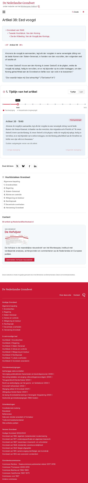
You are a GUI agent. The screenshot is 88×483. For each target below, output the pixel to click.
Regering (9, 188)
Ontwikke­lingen (8, 404)
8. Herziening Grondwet (11, 330)
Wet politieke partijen (10, 423)
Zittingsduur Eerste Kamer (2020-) (15, 392)
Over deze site (65, 295)
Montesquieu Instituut (29, 6)
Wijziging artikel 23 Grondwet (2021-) (16, 389)
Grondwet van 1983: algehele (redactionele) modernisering (24, 436)
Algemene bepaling (12, 181)
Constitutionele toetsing (11, 408)
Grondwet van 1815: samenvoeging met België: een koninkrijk (25, 451)
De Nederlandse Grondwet (18, 3)
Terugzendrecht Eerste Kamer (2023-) (16, 380)
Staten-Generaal (13, 191)
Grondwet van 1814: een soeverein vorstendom (20, 454)
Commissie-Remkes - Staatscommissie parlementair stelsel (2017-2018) (29, 464)
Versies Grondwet (9, 429)
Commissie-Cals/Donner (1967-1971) (16, 473)
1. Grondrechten (8, 309)
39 (20, 45)
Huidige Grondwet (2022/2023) (14, 433)
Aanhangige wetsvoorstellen (13, 371)
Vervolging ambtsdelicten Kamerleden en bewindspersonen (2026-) (28, 374)
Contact (76, 295)
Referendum (7, 414)
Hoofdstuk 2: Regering (10, 343)
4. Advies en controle (10, 318)
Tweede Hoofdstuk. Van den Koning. (24, 33)
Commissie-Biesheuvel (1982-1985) (15, 470)
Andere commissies (9, 479)
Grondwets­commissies (11, 460)
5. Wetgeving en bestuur (11, 321)
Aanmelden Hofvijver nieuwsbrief (19, 260)
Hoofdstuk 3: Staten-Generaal (13, 346)
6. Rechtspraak (8, 324)
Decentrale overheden (15, 204)
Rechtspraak (11, 201)
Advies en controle (13, 194)
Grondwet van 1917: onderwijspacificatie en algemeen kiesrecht (26, 439)
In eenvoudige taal (9, 336)
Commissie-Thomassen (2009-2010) (16, 467)
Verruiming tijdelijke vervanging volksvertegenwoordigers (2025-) (27, 377)
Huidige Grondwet (9, 302)
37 (7, 45)
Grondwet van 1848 (15, 30)
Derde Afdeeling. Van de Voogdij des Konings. (30, 36)
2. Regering (6, 312)
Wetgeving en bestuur (15, 198)
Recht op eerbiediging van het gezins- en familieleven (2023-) (26, 383)
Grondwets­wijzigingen (11, 367)
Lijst (81, 92)
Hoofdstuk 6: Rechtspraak (12, 355)
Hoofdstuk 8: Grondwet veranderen (15, 361)
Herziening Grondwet (15, 208)
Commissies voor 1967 (10, 476)
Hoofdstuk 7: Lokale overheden (14, 358)
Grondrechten (11, 185)
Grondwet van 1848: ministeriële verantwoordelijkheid (22, 445)
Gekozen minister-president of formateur (17, 417)
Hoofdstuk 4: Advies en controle (14, 349)
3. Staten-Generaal (9, 315)
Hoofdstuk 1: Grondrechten (12, 340)
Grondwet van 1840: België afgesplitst (16, 448)
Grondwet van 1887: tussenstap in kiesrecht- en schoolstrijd (24, 442)
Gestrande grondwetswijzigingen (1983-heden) (20, 398)
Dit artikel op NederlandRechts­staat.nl (18, 222)
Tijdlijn (73, 92)
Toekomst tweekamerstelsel (13, 420)
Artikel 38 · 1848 (14, 121)
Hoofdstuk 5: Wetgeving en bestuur (15, 352)
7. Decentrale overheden (11, 327)
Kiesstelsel (6, 411)
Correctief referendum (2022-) (14, 386)
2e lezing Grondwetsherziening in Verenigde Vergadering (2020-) (27, 395)
